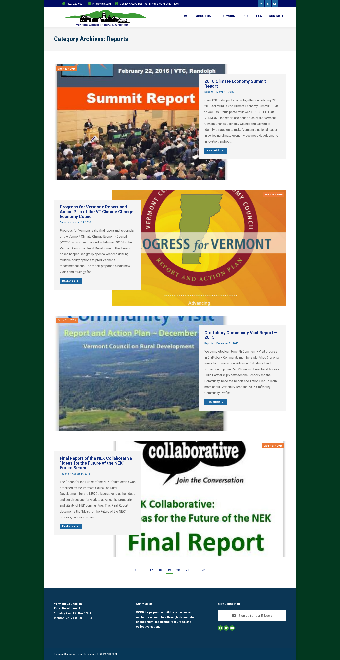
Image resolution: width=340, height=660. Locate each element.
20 (178, 570)
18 (160, 570)
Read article (213, 150)
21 (187, 570)
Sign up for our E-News (255, 616)
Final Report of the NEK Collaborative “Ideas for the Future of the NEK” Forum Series (96, 463)
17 (151, 570)
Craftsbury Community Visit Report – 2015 (240, 335)
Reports (208, 91)
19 (169, 570)
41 (204, 570)
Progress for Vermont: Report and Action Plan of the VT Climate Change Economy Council (96, 212)
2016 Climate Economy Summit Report (235, 83)
